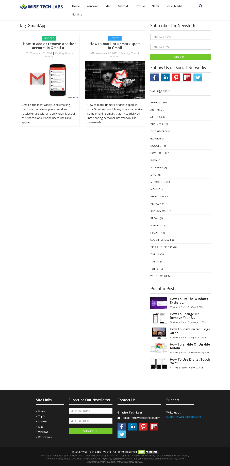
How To (140, 6)
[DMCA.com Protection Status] (148, 452)
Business (156, 124)
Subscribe (180, 57)
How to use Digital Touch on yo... (190, 361)
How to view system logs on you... (190, 331)
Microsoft (158, 182)
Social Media (174, 6)
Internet (156, 167)
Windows (93, 6)
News (155, 6)
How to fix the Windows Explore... (189, 300)
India (154, 160)
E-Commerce (159, 131)
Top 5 (154, 268)
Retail (154, 218)
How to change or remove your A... (184, 316)
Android (123, 6)
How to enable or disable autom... (190, 346)
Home (76, 6)
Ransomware (159, 210)
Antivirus (157, 109)
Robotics (157, 225)
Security (156, 232)
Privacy (155, 203)
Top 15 (155, 261)
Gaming (77, 14)
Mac (108, 6)
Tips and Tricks (161, 247)
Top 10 (155, 254)
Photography (160, 196)
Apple (154, 116)
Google (155, 145)
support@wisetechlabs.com (183, 417)
